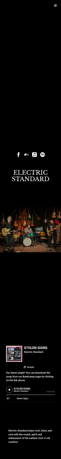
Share (30, 367)
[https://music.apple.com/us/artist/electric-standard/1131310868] (34, 154)
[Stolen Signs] (14, 354)
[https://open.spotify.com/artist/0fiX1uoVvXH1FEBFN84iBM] (42, 154)
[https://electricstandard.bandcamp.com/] (26, 154)
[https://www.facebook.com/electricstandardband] (18, 154)
